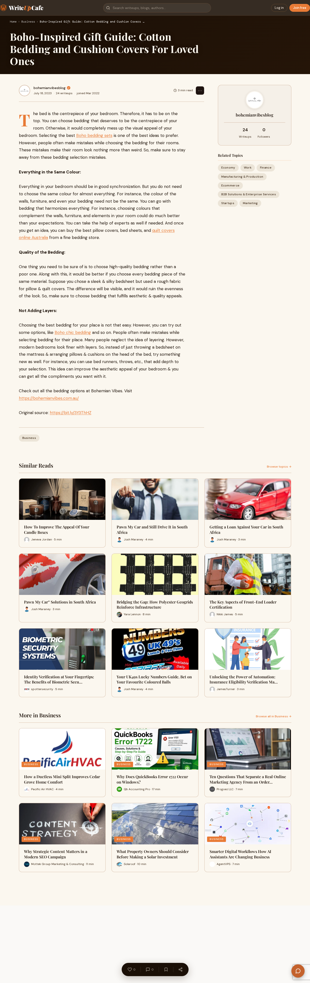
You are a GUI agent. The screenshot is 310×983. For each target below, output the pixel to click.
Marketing (250, 203)
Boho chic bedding (73, 332)
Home (13, 22)
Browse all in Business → (273, 716)
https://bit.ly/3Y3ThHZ (70, 412)
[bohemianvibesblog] (24, 90)
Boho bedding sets (94, 135)
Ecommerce (230, 185)
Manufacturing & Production (242, 176)
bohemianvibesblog (49, 88)
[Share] (180, 969)
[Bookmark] (166, 969)
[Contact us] (298, 971)
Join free (299, 8)
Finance (266, 168)
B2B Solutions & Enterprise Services (248, 194)
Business (28, 22)
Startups (227, 203)
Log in (279, 8)
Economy (228, 168)
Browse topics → (279, 467)
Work (247, 168)
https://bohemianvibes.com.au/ (49, 398)
